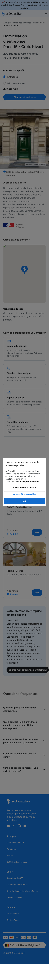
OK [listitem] (24, 501)
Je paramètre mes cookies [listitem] (24, 494)
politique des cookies (29, 481)
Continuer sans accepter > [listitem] (24, 487)
